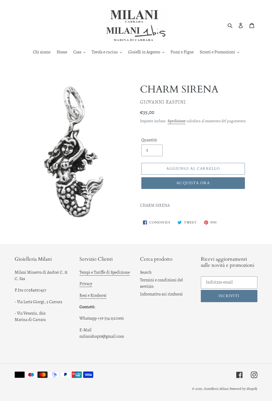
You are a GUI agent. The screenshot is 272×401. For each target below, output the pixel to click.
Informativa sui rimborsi (161, 294)
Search (146, 272)
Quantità (149, 140)
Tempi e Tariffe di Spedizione (104, 272)
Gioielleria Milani (217, 388)
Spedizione (177, 121)
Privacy (85, 284)
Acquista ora (193, 182)
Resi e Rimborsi (93, 295)
